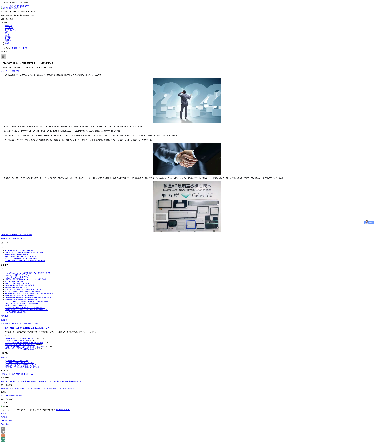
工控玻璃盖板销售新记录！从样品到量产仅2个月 (21, 299)
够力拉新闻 (5, 396)
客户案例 (8, 34)
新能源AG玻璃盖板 (53, 381)
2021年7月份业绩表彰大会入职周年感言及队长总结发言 (24, 343)
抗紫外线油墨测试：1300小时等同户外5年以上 (21, 250)
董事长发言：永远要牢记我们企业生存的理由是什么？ (27, 328)
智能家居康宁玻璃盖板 (8, 388)
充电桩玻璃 (5, 424)
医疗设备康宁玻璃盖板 (24, 388)
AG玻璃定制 (9, 28)
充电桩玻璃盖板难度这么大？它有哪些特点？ (20, 285)
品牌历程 (17, 374)
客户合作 (9, 71)
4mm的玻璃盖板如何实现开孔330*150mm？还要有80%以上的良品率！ (29, 297)
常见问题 (19, 396)
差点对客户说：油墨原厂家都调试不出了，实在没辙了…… (25, 308)
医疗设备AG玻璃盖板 (23, 381)
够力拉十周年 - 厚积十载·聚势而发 (16, 277)
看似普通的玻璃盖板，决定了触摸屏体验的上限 (21, 257)
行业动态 (12, 396)
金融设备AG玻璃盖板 (38, 381)
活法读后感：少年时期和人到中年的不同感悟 (16, 235)
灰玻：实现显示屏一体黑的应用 (15, 306)
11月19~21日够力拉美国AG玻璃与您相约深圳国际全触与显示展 (26, 301)
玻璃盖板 (4, 417)
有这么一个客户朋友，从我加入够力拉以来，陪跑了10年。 (25, 347)
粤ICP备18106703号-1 (63, 410)
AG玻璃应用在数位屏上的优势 (15, 312)
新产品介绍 (8, 32)
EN (6, 6)
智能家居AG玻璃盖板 (67, 381)
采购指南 (8, 36)
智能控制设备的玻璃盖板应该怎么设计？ (19, 287)
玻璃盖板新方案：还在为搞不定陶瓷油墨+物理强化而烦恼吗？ (26, 310)
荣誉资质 (24, 374)
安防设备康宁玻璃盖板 (40, 388)
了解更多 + (4, 320)
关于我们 (19, 6)
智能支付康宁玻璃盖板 (56, 388)
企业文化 (10, 374)
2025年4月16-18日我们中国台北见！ (17, 275)
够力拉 (3, 71)
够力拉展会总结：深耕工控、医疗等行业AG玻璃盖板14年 (24, 289)
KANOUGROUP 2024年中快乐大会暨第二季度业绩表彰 (24, 252)
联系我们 (26, 6)
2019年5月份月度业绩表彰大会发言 (17, 341)
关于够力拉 (8, 42)
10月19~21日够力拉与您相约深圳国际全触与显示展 (22, 291)
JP (1, 6)
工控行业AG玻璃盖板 (8, 381)
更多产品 (78, 381)
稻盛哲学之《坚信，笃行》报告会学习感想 (20, 345)
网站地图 (13, 6)
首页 (11, 48)
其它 (66, 388)
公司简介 (4, 374)
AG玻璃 (3, 413)
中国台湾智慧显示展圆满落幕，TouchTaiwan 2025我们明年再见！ (27, 279)
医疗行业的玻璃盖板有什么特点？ (16, 255)
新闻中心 (8, 40)
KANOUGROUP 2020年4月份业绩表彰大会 (20, 349)
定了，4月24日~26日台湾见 (14, 281)
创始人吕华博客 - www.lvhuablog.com (13, 238)
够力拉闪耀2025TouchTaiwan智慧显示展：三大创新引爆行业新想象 (28, 273)
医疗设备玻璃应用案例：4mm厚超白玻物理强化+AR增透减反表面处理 (29, 293)
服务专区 (8, 38)
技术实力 (30, 374)
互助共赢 (15, 71)
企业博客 (24, 48)
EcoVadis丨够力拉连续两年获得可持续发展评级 (21, 259)
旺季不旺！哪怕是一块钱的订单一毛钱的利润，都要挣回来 (25, 261)
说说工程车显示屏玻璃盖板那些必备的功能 (19, 295)
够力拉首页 (8, 26)
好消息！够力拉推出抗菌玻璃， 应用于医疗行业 (21, 304)
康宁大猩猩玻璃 (10, 30)
